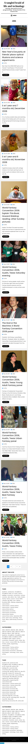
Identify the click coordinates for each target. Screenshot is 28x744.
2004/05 (7, 630)
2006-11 (9, 633)
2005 (17, 630)
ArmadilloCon (18, 592)
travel (3, 619)
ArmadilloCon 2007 (6, 593)
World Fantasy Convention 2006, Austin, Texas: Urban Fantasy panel (12, 437)
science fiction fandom (8, 614)
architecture (11, 592)
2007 (13, 633)
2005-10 (9, 631)
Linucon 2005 (19, 598)
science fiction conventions (9, 612)
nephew (18, 600)
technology (15, 617)
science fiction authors (7, 609)
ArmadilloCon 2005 (17, 636)
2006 (14, 48)
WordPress (14, 740)
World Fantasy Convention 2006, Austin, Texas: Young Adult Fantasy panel (12, 381)
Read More (5, 74)
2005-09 (4, 631)
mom (14, 600)
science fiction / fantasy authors (10, 605)
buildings (4, 595)
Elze (16, 597)
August (14, 638)
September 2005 (18, 616)
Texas (20, 617)
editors (12, 597)
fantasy (4, 598)
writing (4, 654)
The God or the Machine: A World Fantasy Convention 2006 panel (12, 327)
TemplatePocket (16, 738)
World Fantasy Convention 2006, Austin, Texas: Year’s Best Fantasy (12, 490)
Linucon (13, 598)
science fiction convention (8, 610)
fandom (23, 597)
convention (10, 595)
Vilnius (7, 619)
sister (3, 617)
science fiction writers (7, 616)
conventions (17, 595)
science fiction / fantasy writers (10, 607)
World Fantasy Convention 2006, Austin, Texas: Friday (12, 543)
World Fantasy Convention (16, 619)
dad (9, 597)
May (18, 642)
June (3, 642)
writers (4, 621)
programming (19, 602)
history (8, 598)
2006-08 (4, 633)
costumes (4, 597)
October (4, 643)
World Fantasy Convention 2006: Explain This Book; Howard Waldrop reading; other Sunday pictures (13, 214)
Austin (16, 593)
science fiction (5, 604)
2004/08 (13, 630)
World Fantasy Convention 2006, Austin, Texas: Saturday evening (13, 271)
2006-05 (17, 631)
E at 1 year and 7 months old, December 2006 (13, 108)
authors (20, 593)
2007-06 (17, 633)
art (13, 593)
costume (23, 595)
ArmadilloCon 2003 (20, 635)
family (18, 597)
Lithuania (4, 600)
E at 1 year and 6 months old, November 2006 (13, 159)
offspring (13, 602)
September (19, 650)
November (22, 642)
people (8, 643)
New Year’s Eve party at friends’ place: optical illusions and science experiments (13, 56)
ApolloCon (4, 592)
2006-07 (22, 631)
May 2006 (9, 600)
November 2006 (6, 602)
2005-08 (21, 630)
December (11, 640)
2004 (3, 630)
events (16, 640)
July (24, 640)
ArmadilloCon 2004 (7, 636)
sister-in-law (9, 617)
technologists (5, 652)
